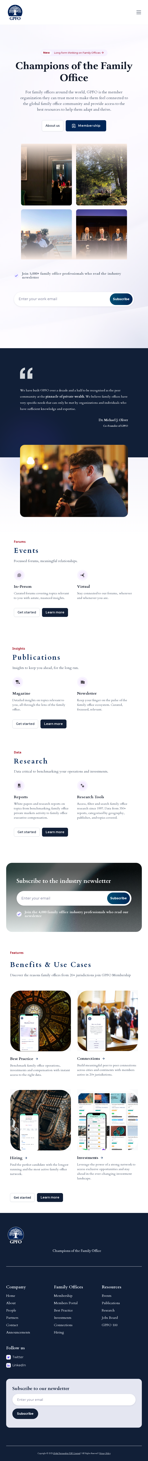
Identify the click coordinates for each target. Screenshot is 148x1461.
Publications (111, 1303)
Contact (12, 1325)
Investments (62, 1317)
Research (108, 1310)
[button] (138, 12)
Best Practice (63, 1310)
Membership (63, 1295)
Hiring (59, 1332)
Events (106, 1295)
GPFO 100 (110, 1325)
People (11, 1310)
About (11, 1303)
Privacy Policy (105, 1453)
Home (10, 1295)
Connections (63, 1325)
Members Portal (66, 1303)
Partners (12, 1317)
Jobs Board (110, 1317)
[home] (15, 12)
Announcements (18, 1332)
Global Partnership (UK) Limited (66, 1453)
